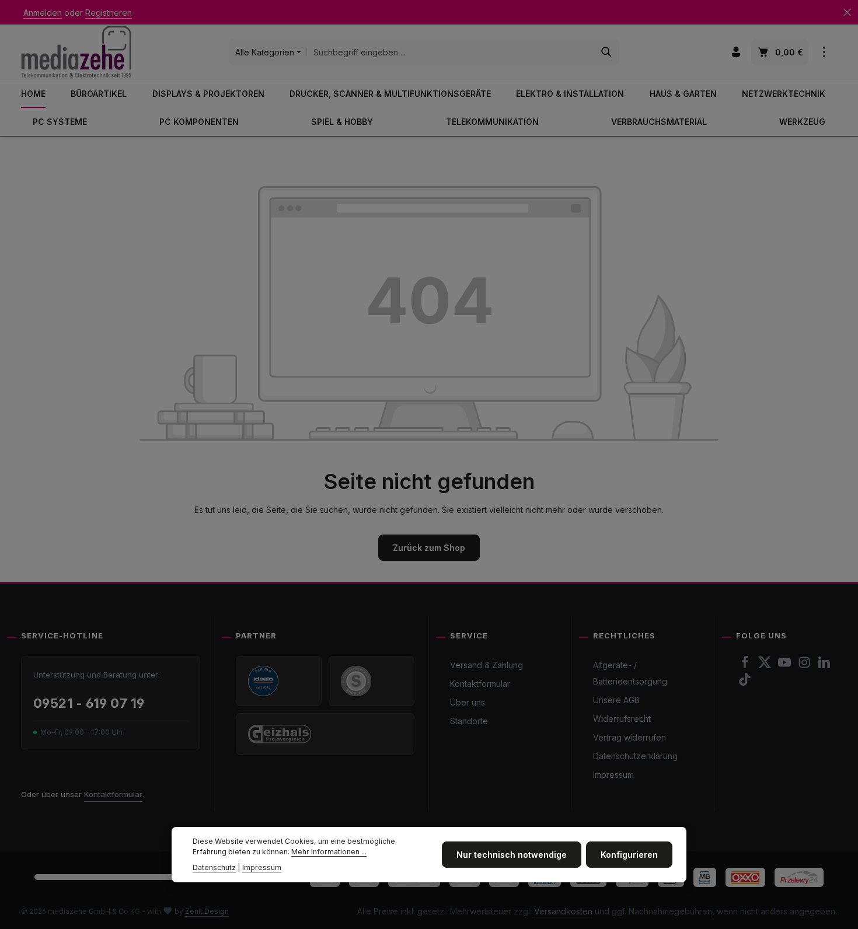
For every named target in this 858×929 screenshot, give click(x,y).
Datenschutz (214, 867)
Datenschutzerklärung (635, 756)
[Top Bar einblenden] (824, 52)
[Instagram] (805, 665)
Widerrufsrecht (622, 719)
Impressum (613, 775)
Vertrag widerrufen (629, 737)
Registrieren (108, 13)
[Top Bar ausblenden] (847, 12)
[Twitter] (765, 665)
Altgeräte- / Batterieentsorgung (630, 673)
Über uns (467, 702)
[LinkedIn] (824, 665)
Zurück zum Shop (429, 548)
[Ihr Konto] (736, 52)
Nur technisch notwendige (511, 855)
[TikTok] (744, 682)
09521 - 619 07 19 (88, 703)
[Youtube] (785, 665)
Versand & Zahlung (486, 665)
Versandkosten (563, 911)
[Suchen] (606, 52)
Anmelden (42, 13)
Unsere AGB (616, 700)
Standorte (469, 721)
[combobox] (450, 52)
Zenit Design (207, 911)
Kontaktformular (113, 794)
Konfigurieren (629, 855)
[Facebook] (746, 665)
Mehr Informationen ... (329, 852)
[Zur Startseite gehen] (76, 52)
